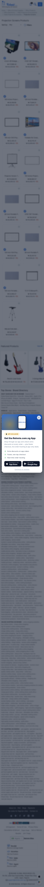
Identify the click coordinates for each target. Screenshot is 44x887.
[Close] (39, 418)
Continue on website (22, 469)
